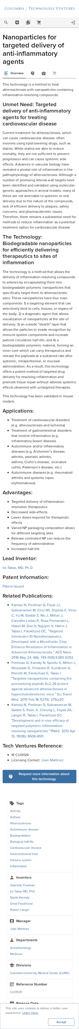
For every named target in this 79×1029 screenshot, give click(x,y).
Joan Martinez (52, 760)
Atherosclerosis (20, 823)
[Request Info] (32, 73)
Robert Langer (20, 910)
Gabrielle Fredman (22, 885)
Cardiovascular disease (25, 848)
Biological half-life (22, 841)
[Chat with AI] (17, 22)
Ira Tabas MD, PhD (22, 891)
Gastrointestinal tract (24, 854)
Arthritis (15, 811)
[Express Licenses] (39, 22)
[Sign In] (72, 22)
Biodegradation (20, 835)
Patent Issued (13, 586)
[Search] (6, 22)
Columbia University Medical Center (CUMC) (39, 973)
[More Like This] (43, 73)
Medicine (16, 954)
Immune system (20, 860)
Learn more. (30, 1013)
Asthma (15, 817)
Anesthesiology (20, 948)
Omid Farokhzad (21, 903)
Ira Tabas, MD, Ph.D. (18, 567)
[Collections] (28, 22)
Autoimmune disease (24, 829)
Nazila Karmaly (20, 897)
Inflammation (18, 866)
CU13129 (16, 992)
